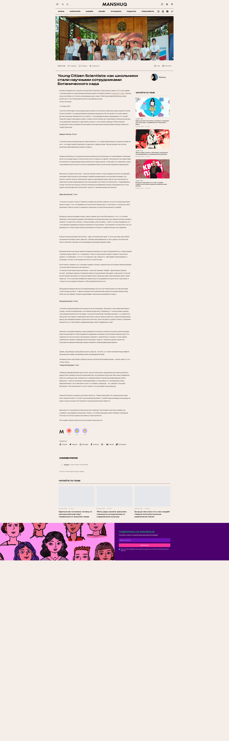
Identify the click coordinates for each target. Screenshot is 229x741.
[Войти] (167, 4)
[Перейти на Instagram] (158, 11)
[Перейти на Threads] (163, 11)
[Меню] (57, 4)
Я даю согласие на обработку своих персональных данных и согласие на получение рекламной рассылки (145, 549)
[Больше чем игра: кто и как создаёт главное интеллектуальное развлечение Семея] (152, 496)
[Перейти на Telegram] (172, 11)
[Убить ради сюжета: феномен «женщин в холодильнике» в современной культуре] (114, 496)
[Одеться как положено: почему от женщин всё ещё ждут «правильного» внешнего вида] (76, 496)
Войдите (66, 464)
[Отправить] (172, 4)
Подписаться (144, 545)
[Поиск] (62, 4)
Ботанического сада (117, 93)
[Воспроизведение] (162, 4)
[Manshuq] (115, 4)
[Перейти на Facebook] (167, 11)
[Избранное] (67, 4)
